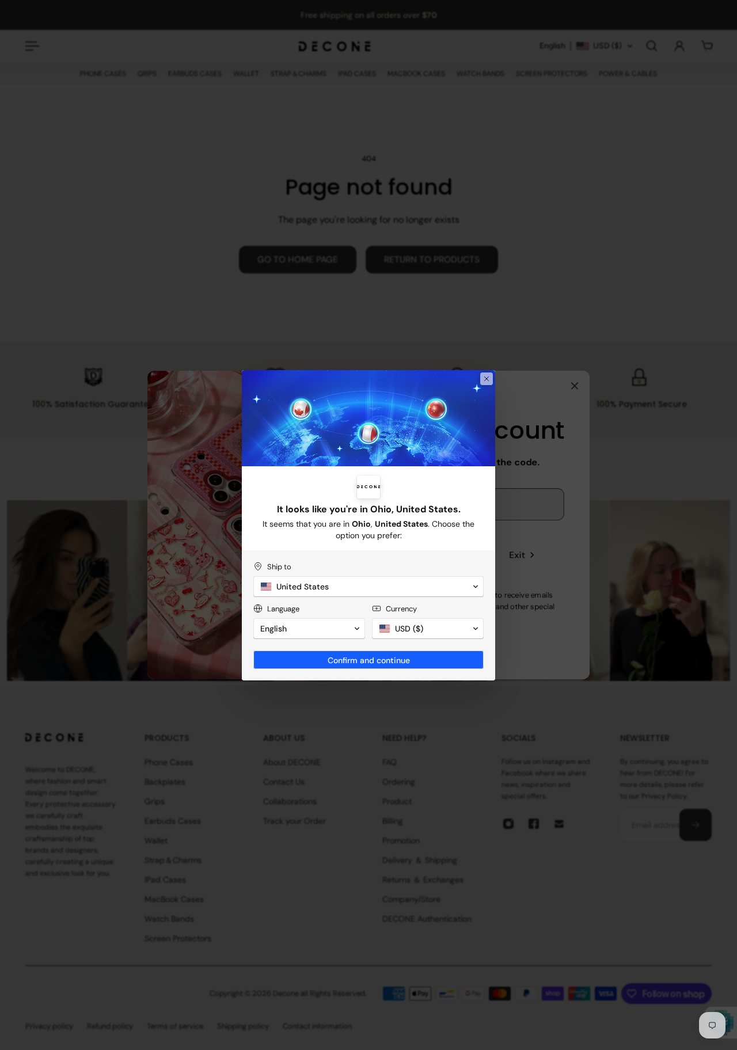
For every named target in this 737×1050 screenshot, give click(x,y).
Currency (401, 609)
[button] (368, 586)
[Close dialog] (486, 378)
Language (283, 609)
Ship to (279, 567)
